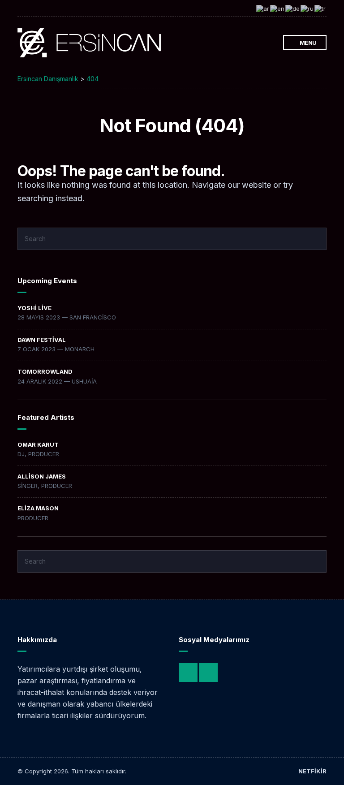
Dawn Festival (41, 339)
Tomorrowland (45, 371)
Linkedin (269, 43)
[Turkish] (320, 8)
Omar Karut (38, 444)
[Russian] (307, 8)
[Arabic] (263, 8)
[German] (293, 8)
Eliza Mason (38, 508)
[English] (277, 8)
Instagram (260, 43)
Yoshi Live (34, 307)
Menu (307, 42)
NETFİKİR (312, 771)
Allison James (41, 476)
